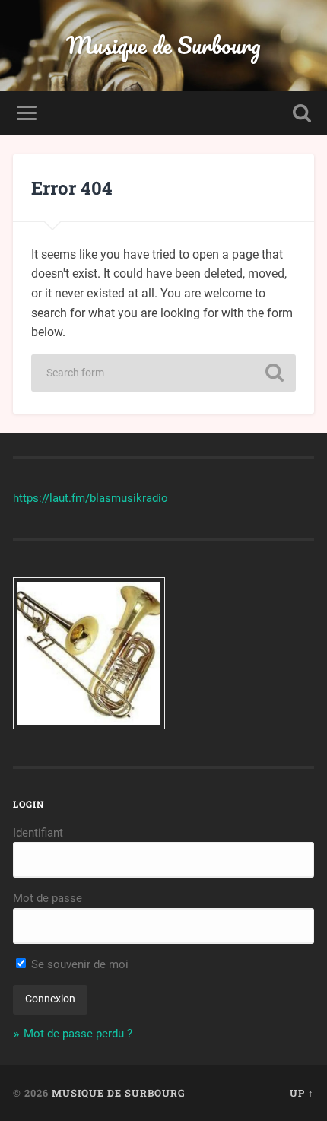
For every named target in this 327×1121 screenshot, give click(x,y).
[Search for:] (163, 373)
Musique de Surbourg (163, 45)
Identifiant (38, 833)
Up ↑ (302, 1093)
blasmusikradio (129, 498)
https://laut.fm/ (51, 498)
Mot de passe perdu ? (78, 1033)
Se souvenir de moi (78, 964)
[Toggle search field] (302, 113)
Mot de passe (47, 898)
